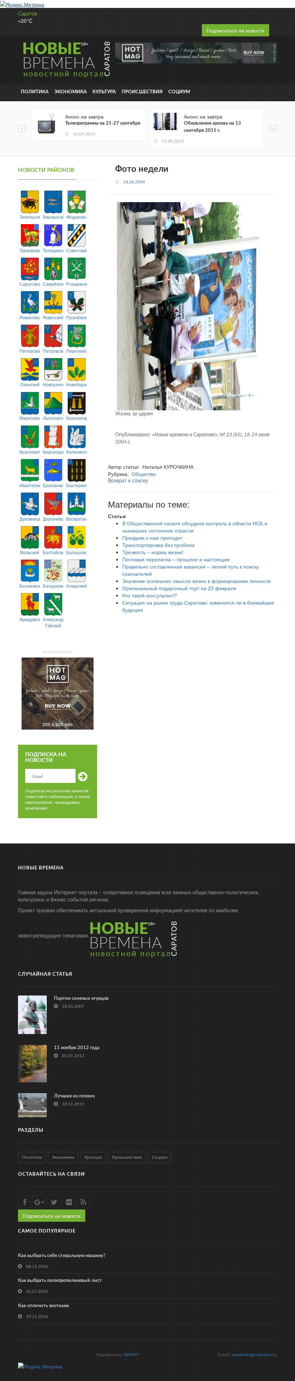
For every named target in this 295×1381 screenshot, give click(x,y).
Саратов (27, 14)
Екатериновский (76, 485)
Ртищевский (76, 284)
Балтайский (53, 552)
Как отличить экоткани (43, 1306)
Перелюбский (76, 351)
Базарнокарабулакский (53, 586)
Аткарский (76, 586)
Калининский (76, 452)
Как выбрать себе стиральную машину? (61, 1255)
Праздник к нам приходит (152, 537)
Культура (104, 92)
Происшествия (142, 92)
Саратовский (29, 284)
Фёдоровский (76, 217)
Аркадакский (29, 619)
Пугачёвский (76, 317)
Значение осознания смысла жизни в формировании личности (196, 580)
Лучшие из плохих (74, 1096)
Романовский (29, 317)
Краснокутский (29, 452)
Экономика (70, 92)
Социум (179, 92)
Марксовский (29, 418)
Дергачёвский (53, 519)
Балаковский (29, 586)
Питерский (29, 351)
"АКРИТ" (131, 1355)
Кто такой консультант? (149, 595)
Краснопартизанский (76, 418)
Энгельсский (29, 217)
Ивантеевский (29, 485)
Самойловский (53, 284)
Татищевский (53, 250)
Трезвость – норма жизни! (152, 552)
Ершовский (53, 485)
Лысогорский (53, 418)
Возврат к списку (128, 481)
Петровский (53, 351)
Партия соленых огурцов (81, 998)
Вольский (29, 552)
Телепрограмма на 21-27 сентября (102, 123)
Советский (76, 250)
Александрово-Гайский (53, 622)
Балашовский (76, 552)
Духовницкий (29, 519)
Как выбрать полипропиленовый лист (60, 1280)
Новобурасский (76, 384)
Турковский (29, 250)
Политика (35, 92)
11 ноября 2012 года (77, 1048)
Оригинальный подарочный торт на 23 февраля (179, 588)
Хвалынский (53, 217)
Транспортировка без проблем (158, 544)
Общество (144, 473)
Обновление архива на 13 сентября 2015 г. (212, 127)
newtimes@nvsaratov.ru (254, 1355)
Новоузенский (53, 384)
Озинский (30, 384)
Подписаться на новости (235, 30)
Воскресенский (76, 519)
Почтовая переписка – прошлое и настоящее (176, 559)
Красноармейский (53, 452)
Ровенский (53, 317)
